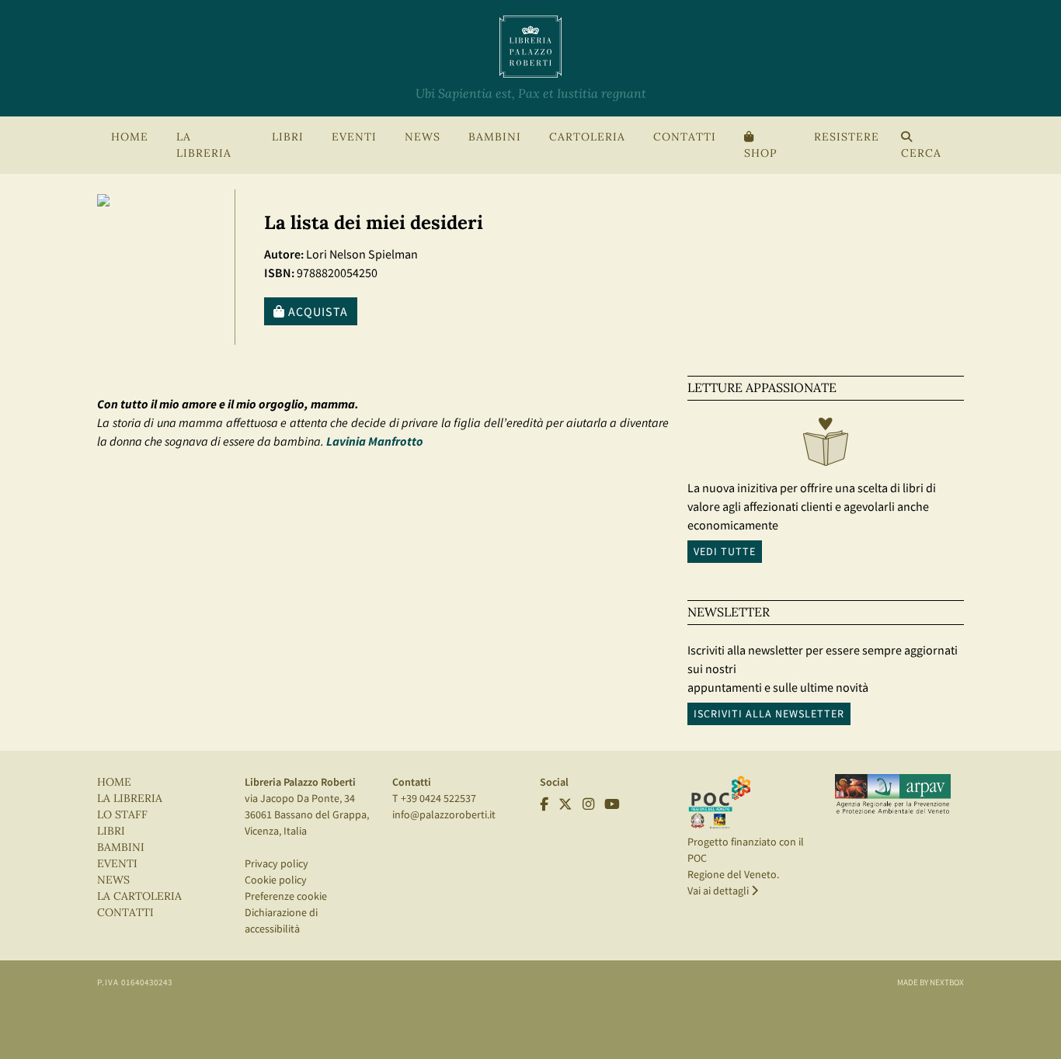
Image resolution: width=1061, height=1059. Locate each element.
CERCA (921, 153)
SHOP (760, 153)
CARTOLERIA (587, 137)
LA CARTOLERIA (139, 896)
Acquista (316, 311)
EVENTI (117, 863)
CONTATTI (684, 137)
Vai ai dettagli (719, 891)
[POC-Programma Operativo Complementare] (719, 801)
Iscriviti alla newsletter (769, 713)
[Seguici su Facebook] (544, 804)
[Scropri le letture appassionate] (825, 445)
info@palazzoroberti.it (444, 814)
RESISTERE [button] (846, 137)
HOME (129, 137)
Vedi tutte (725, 551)
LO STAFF (122, 814)
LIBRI (111, 831)
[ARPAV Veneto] (893, 794)
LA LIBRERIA (129, 798)
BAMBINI (494, 137)
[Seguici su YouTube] (612, 804)
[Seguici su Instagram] (588, 804)
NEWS (422, 137)
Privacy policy (276, 863)
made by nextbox (930, 982)
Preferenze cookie (286, 896)
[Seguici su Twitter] (565, 804)
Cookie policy (276, 880)
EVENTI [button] (354, 137)
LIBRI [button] (288, 137)
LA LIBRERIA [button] (203, 145)
